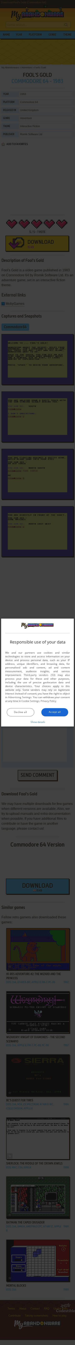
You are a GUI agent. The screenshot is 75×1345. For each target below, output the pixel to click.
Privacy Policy (48, 701)
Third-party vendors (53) (39, 675)
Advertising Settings (19, 697)
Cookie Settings (30, 701)
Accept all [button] (55, 712)
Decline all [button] (20, 712)
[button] (37, 721)
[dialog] (37, 673)
